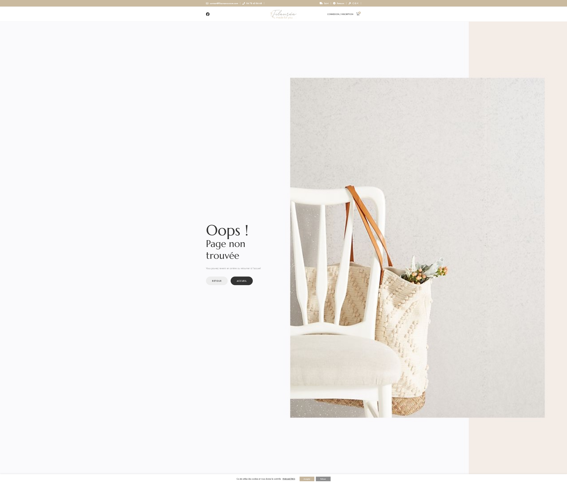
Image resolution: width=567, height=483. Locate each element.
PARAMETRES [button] (289, 478)
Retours (340, 3)
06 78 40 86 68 (254, 3)
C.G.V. (355, 3)
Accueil (242, 280)
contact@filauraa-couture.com (224, 3)
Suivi (326, 3)
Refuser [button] (323, 479)
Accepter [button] (307, 479)
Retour (217, 280)
